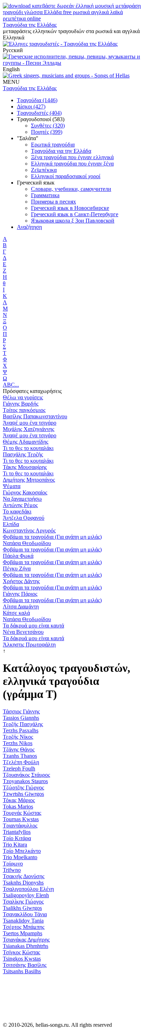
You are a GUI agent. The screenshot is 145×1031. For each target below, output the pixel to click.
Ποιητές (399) (46, 132)
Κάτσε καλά (16, 613)
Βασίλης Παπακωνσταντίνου (35, 416)
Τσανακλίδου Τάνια (25, 914)
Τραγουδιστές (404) (39, 113)
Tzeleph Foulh (19, 768)
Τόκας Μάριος (19, 800)
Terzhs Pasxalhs (20, 730)
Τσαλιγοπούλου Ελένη (28, 889)
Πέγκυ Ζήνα (17, 568)
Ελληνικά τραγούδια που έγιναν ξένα (72, 164)
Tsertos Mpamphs (22, 933)
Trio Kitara (15, 845)
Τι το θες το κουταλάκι (28, 448)
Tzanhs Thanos (20, 756)
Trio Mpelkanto (20, 857)
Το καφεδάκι (17, 511)
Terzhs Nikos (17, 743)
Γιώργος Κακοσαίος (25, 492)
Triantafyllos (17, 832)
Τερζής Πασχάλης (23, 724)
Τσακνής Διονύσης (23, 876)
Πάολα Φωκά (18, 556)
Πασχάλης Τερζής (23, 454)
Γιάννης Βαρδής (20, 404)
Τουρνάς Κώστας (22, 813)
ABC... (11, 385)
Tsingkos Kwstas (22, 959)
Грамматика (45, 195)
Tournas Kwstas (21, 819)
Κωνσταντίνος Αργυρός (29, 530)
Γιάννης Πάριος (20, 594)
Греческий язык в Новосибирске (70, 208)
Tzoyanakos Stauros (25, 781)
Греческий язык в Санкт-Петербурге (74, 214)
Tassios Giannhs (21, 718)
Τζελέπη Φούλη (21, 762)
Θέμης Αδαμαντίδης (25, 442)
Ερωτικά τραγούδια (53, 145)
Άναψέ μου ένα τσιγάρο (29, 423)
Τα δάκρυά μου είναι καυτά (33, 626)
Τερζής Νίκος (18, 737)
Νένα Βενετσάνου (23, 632)
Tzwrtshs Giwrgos (23, 794)
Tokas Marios (18, 807)
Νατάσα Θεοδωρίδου (27, 543)
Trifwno (12, 870)
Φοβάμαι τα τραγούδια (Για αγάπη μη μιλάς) (52, 537)
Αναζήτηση (29, 227)
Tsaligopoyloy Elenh (26, 895)
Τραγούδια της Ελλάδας (30, 25)
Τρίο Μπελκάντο (22, 851)
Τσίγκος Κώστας (21, 952)
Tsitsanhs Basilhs (22, 971)
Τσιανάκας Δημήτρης (26, 940)
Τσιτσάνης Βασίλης (24, 965)
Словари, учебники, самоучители (71, 189)
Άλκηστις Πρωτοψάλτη (29, 645)
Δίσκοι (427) (31, 107)
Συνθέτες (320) (48, 126)
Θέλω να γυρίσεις (23, 397)
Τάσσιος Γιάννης (21, 711)
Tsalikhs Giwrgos (22, 908)
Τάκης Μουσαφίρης (25, 467)
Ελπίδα (11, 524)
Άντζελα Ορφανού (23, 518)
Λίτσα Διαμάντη (21, 607)
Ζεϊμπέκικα (44, 170)
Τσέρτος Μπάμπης (23, 927)
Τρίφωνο (13, 864)
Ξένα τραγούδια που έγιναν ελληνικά (72, 157)
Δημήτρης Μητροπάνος (29, 480)
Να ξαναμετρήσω (22, 499)
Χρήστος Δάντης (21, 581)
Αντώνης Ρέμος (20, 505)
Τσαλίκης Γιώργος (23, 902)
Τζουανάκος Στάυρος (26, 775)
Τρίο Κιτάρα (17, 838)
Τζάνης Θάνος (18, 749)
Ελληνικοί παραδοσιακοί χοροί (65, 176)
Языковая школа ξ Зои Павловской (72, 221)
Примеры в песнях (53, 202)
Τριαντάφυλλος (20, 826)
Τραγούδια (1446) (37, 100)
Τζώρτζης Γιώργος (23, 788)
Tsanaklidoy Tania (23, 921)
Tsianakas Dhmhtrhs (25, 946)
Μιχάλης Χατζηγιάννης (28, 429)
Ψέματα (11, 486)
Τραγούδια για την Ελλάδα (61, 151)
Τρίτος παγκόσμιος (24, 410)
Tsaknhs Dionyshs (23, 883)
